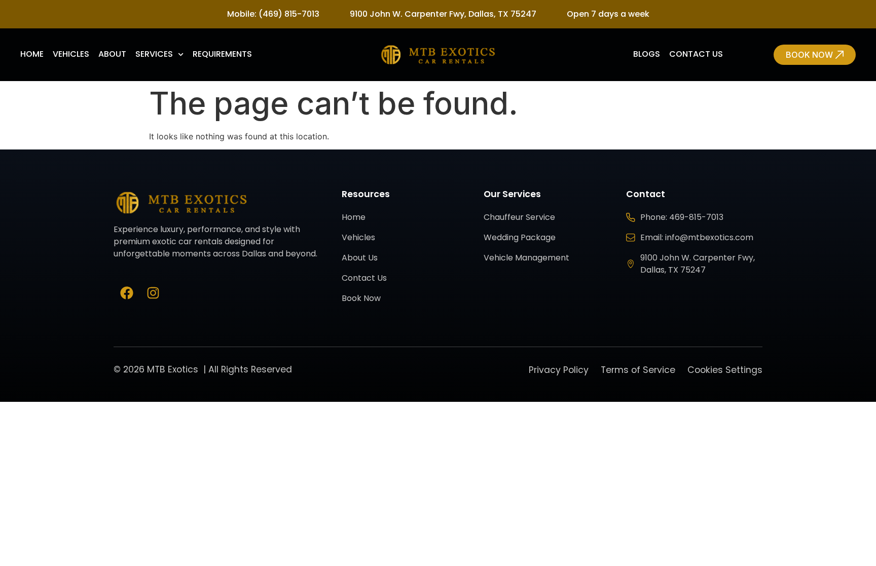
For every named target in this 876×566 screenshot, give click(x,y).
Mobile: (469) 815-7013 (273, 14)
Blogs (646, 54)
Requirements (222, 54)
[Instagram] (153, 293)
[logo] (438, 55)
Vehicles (71, 54)
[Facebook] (127, 293)
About (112, 54)
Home (32, 54)
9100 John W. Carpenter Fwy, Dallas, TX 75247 (443, 14)
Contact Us (696, 54)
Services (154, 54)
